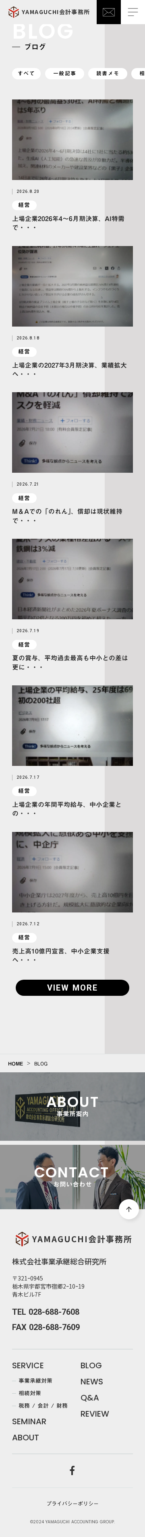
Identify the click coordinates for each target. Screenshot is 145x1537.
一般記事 (64, 73)
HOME (15, 1063)
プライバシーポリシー (72, 1503)
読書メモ (107, 73)
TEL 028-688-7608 (45, 1312)
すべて (26, 73)
